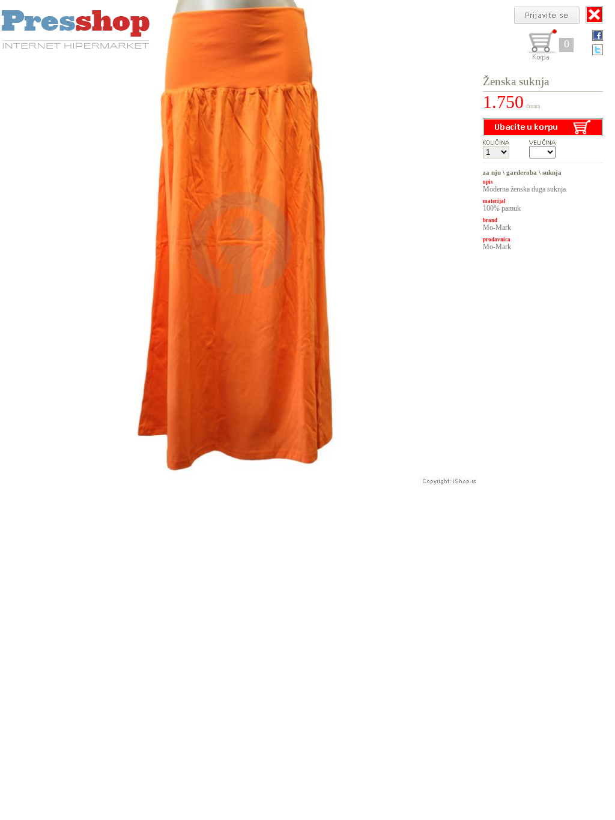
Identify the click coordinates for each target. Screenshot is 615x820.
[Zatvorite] (594, 14)
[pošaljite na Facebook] (597, 35)
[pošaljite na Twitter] (597, 49)
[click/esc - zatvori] (241, 243)
